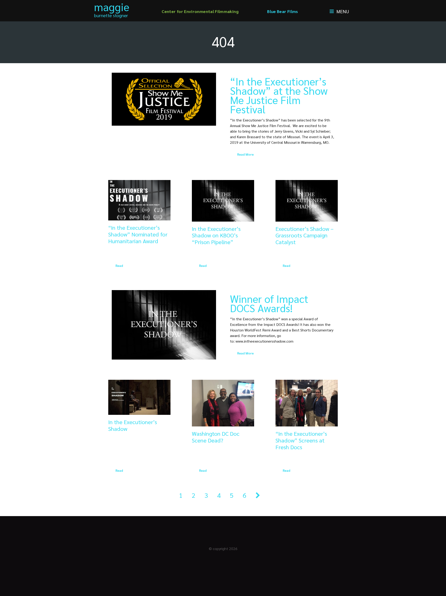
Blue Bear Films (282, 11)
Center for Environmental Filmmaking (200, 11)
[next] (258, 495)
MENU (342, 11)
